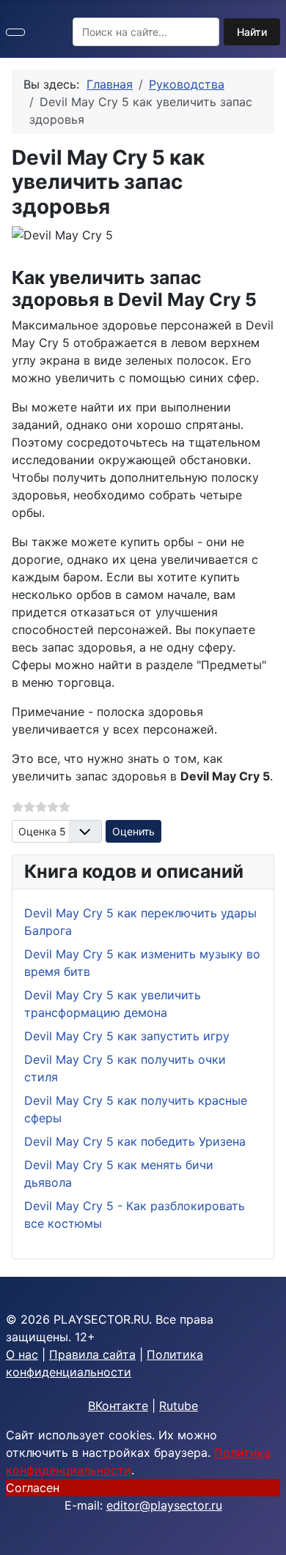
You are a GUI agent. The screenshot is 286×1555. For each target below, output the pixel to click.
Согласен (32, 1487)
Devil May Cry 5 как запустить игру (127, 1036)
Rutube (178, 1405)
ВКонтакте (118, 1405)
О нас (22, 1354)
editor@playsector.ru (164, 1505)
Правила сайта (92, 1354)
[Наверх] (267, 1536)
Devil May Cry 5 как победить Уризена (135, 1141)
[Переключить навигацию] (15, 32)
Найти (252, 32)
